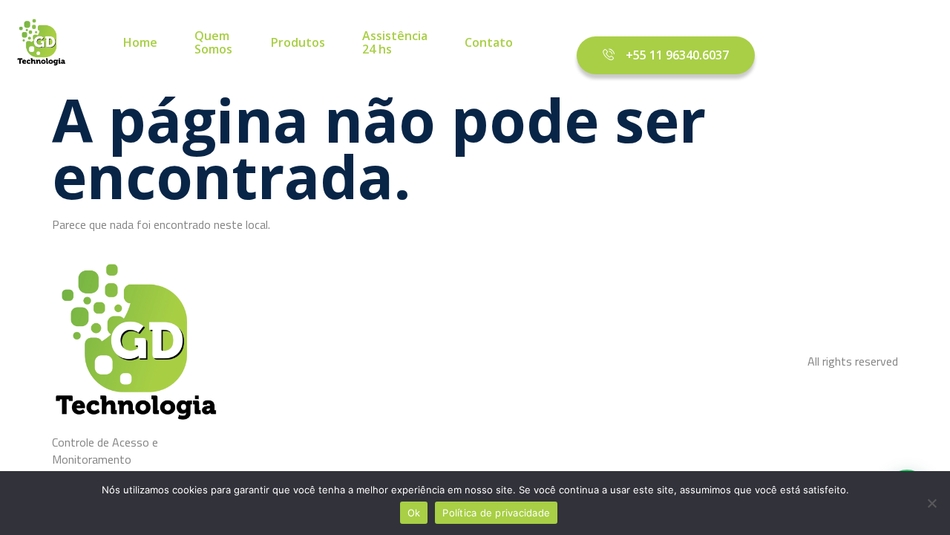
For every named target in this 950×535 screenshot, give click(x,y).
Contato (489, 43)
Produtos (298, 43)
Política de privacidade (496, 513)
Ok (414, 513)
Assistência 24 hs (395, 43)
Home (140, 43)
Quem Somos (213, 43)
